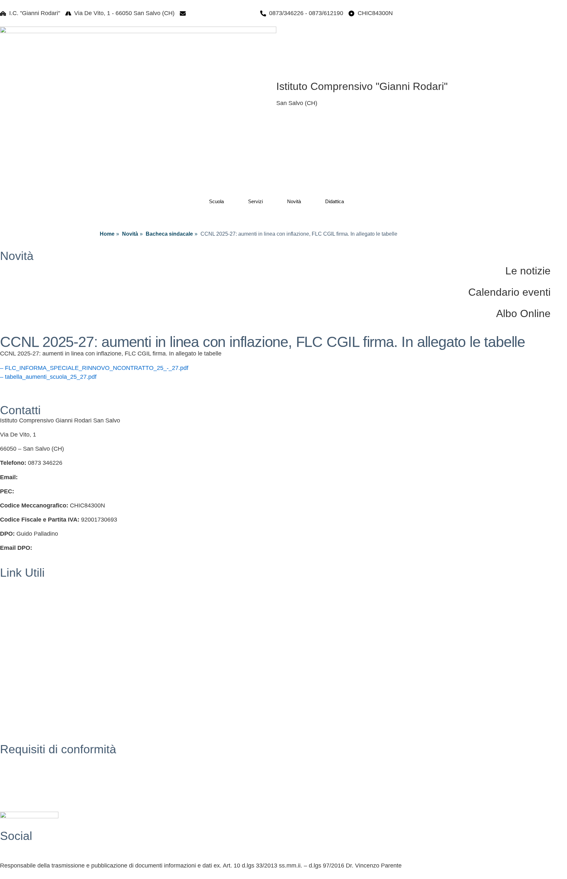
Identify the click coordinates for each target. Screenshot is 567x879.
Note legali (14, 787)
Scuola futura (17, 724)
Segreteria (13, 583)
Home (107, 234)
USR (6, 625)
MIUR (7, 597)
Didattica (334, 201)
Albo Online (523, 313)
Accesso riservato (23, 802)
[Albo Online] (559, 313)
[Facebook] (283, 847)
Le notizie (528, 271)
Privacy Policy (18, 759)
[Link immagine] (138, 93)
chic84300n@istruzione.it (222, 13)
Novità (294, 201)
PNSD (8, 710)
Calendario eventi (509, 292)
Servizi (255, 201)
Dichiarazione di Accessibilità (38, 773)
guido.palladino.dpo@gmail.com (76, 548)
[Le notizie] (559, 270)
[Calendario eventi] (559, 291)
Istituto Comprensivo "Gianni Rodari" (362, 86)
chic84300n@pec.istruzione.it (54, 491)
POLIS (8, 654)
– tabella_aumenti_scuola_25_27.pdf (48, 377)
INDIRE (10, 668)
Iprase (8, 682)
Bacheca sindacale (169, 234)
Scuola (216, 201)
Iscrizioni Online (21, 611)
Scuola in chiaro (21, 639)
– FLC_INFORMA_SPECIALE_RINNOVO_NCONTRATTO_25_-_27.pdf (94, 368)
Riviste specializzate (26, 696)
